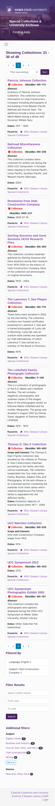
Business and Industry (18, 743)
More (10, 762)
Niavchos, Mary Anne (18, 773)
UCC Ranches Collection (24, 523)
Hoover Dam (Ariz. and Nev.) (22, 747)
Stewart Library (32, 796)
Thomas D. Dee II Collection (26, 444)
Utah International (16, 752)
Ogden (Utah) (14, 738)
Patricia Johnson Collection (26, 80)
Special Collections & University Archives (25, 23)
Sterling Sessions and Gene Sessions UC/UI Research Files (26, 239)
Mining (10, 757)
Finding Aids (21, 32)
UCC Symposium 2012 (22, 562)
